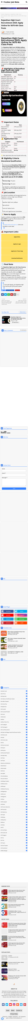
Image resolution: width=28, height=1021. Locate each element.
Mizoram (14, 794)
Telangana (14, 835)
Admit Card (14, 691)
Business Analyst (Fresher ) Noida (16, 962)
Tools (14, 840)
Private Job (14, 809)
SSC (14, 827)
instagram (21, 615)
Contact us (19, 1010)
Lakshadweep (14, 776)
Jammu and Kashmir (14, 763)
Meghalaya (14, 791)
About (12, 1010)
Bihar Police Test (14, 722)
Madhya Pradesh (14, 781)
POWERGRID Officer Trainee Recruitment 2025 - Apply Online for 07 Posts (17, 912)
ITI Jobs (14, 760)
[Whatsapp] (8, 294)
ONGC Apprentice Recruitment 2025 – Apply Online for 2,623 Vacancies (16, 891)
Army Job (14, 709)
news (14, 799)
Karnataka (14, 768)
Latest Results (14, 778)
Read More (16, 322)
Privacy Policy (14, 1014)
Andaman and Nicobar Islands (14, 699)
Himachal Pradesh (14, 752)
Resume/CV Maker (12, 969)
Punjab (14, 814)
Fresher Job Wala (11, 2)
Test (14, 837)
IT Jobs (14, 758)
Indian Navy (14, 755)
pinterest (8, 623)
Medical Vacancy (14, 789)
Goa (14, 742)
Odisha (14, 804)
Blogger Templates (13, 1016)
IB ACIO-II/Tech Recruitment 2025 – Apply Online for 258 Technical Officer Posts (17, 937)
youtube (8, 615)
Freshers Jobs (14, 740)
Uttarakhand (14, 848)
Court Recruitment (10, 290)
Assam (14, 714)
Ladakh (14, 773)
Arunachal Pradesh (14, 711)
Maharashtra (14, 783)
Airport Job (14, 696)
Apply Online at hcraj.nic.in (11, 224)
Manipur (14, 786)
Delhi (14, 737)
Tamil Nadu (14, 830)
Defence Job (14, 735)
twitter (21, 611)
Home (2, 14)
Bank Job (14, 717)
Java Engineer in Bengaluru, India (15, 651)
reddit (21, 623)
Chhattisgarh (14, 727)
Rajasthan (7, 14)
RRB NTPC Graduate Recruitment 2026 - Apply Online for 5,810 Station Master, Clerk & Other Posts (17, 924)
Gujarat (14, 747)
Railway (14, 817)
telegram (8, 619)
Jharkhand (14, 765)
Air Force (14, 693)
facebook (8, 611)
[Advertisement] (14, 383)
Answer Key (14, 704)
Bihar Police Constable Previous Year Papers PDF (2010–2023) (16, 632)
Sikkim (14, 825)
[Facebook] (2, 294)
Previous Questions (14, 807)
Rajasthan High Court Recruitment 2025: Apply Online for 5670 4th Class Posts (18, 318)
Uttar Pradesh (14, 845)
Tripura (14, 843)
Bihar (14, 719)
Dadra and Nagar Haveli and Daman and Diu (14, 732)
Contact (10, 955)
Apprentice (14, 706)
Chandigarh (14, 724)
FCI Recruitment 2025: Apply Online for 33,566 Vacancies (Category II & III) (17, 930)
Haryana (14, 750)
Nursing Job (14, 801)
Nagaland (14, 796)
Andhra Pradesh (14, 701)
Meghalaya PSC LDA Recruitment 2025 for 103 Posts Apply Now (17, 976)
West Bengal (14, 850)
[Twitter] (5, 294)
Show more (23, 312)
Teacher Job (14, 832)
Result (14, 822)
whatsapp (21, 619)
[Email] (14, 294)
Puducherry (14, 812)
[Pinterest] (11, 294)
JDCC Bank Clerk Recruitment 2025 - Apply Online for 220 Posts (16, 905)
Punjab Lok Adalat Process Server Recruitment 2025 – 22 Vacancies (15, 645)
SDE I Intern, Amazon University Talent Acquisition (16, 639)
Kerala (14, 770)
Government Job (14, 745)
